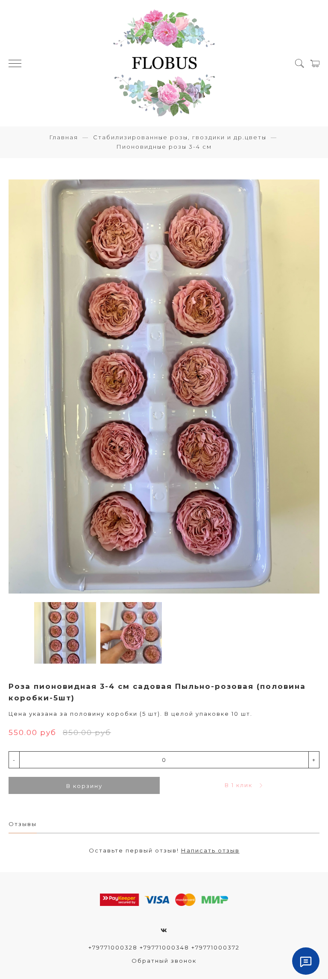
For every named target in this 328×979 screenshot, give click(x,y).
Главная (63, 137)
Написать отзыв (210, 850)
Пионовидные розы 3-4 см (164, 146)
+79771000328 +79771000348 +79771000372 (164, 947)
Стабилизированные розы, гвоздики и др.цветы (179, 137)
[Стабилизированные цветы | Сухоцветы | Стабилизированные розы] (164, 63)
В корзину (84, 785)
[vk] (164, 930)
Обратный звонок (164, 960)
